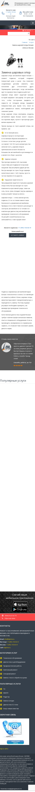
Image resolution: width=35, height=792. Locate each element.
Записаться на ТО (10, 616)
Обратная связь (9, 618)
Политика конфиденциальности (11, 789)
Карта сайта (4, 749)
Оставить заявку (17, 235)
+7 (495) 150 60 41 (24, 228)
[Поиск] (28, 33)
